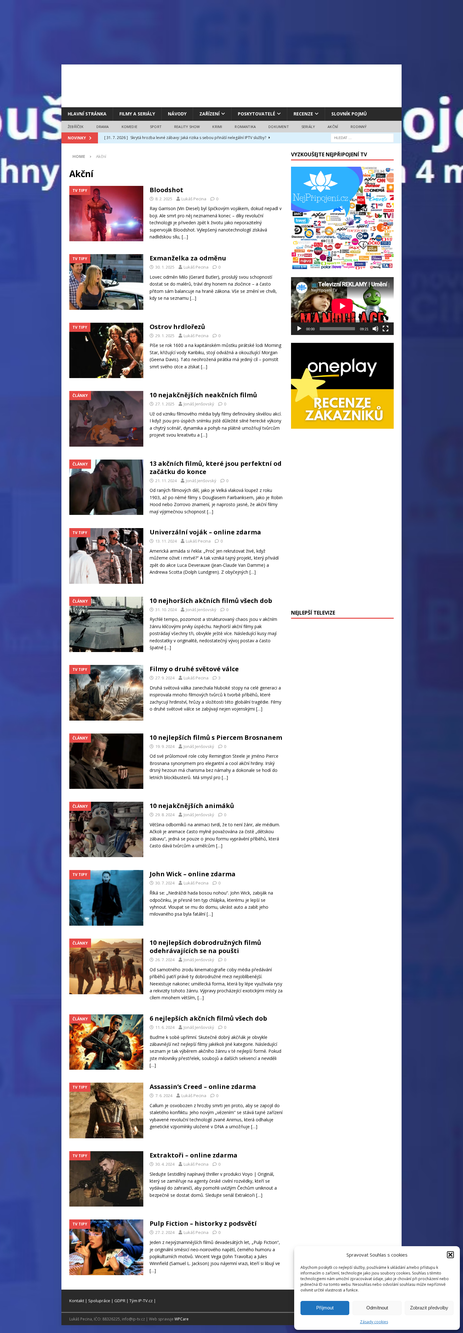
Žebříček (76, 126)
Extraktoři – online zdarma (193, 1155)
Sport (156, 126)
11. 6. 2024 (164, 1027)
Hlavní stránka (87, 114)
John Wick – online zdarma (193, 874)
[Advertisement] (231, 85)
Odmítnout (377, 1307)
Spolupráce (99, 1300)
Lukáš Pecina (193, 199)
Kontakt (76, 1300)
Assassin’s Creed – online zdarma (203, 1086)
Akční (333, 126)
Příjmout (325, 1307)
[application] (342, 306)
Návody (177, 114)
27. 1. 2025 (164, 404)
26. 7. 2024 (164, 959)
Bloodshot (166, 190)
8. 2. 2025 (163, 199)
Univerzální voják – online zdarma (205, 532)
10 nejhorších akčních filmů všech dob (211, 600)
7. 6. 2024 (163, 1095)
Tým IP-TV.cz (141, 1300)
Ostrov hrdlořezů (177, 326)
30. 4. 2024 (164, 1164)
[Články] (106, 418)
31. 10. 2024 (166, 609)
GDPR (119, 1300)
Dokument (278, 126)
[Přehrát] (299, 329)
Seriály (308, 126)
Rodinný (359, 126)
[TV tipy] (106, 213)
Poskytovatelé (256, 114)
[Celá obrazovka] (385, 329)
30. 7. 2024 (164, 883)
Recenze (303, 114)
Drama (102, 126)
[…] (185, 237)
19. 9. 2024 (164, 746)
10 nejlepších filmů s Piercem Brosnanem (216, 737)
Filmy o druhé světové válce (194, 669)
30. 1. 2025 (164, 267)
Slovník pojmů (349, 114)
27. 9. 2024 (164, 678)
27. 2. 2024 (164, 1232)
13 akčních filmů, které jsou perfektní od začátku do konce (216, 467)
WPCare (181, 1319)
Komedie (129, 126)
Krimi (217, 126)
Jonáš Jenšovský (199, 404)
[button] (450, 1255)
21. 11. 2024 (166, 480)
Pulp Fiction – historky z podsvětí (203, 1223)
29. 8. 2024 (164, 814)
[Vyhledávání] (362, 138)
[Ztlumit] (375, 329)
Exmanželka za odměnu (188, 258)
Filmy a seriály (137, 114)
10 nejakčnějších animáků (192, 805)
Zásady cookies (374, 1322)
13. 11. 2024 (166, 541)
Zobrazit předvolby (429, 1307)
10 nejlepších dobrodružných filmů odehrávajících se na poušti (205, 946)
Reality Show (187, 126)
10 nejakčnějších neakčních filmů (203, 395)
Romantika (245, 126)
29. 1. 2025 (164, 335)
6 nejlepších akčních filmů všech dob (208, 1018)
